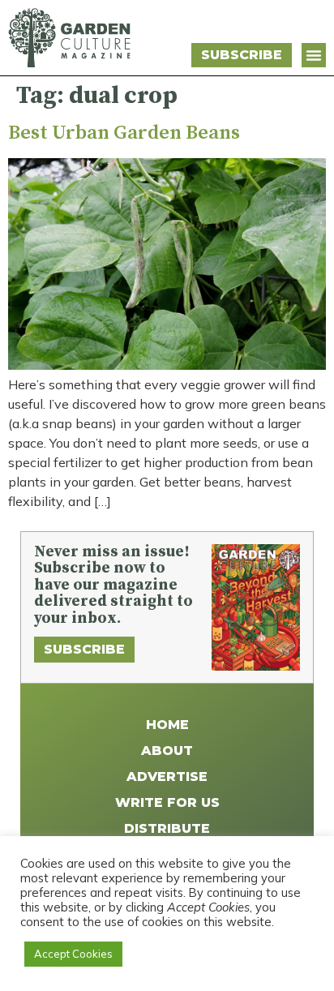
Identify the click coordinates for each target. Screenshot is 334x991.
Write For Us (167, 802)
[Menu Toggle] (314, 55)
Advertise (167, 776)
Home (167, 724)
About (167, 750)
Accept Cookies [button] (73, 953)
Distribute (167, 828)
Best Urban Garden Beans (124, 133)
